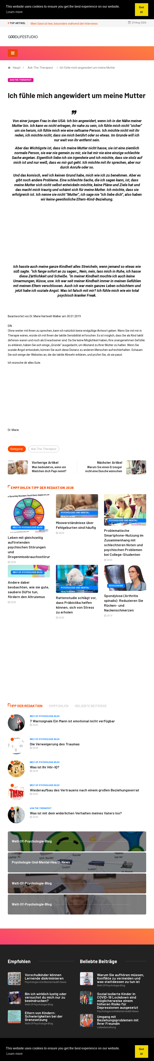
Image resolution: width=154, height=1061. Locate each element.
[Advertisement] (77, 233)
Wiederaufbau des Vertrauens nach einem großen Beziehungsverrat (84, 790)
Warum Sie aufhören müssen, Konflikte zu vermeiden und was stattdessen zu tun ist (120, 978)
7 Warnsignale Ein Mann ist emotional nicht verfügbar (72, 721)
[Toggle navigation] (13, 53)
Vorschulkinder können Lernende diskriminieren (44, 976)
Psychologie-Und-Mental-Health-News (75, 513)
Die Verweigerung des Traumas (55, 744)
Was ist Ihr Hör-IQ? (44, 767)
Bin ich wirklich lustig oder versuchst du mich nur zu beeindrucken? (46, 997)
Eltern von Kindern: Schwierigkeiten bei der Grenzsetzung (44, 1016)
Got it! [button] (141, 1051)
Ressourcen (116, 586)
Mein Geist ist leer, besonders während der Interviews (64, 23)
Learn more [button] (14, 1053)
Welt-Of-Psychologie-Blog (28, 527)
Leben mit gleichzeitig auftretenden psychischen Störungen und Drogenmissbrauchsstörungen (32, 547)
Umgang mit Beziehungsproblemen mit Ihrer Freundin (118, 1020)
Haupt (16, 67)
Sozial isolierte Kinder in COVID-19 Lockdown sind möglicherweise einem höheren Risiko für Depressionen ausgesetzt (117, 1001)
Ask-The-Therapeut (40, 67)
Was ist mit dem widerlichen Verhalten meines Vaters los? (76, 813)
